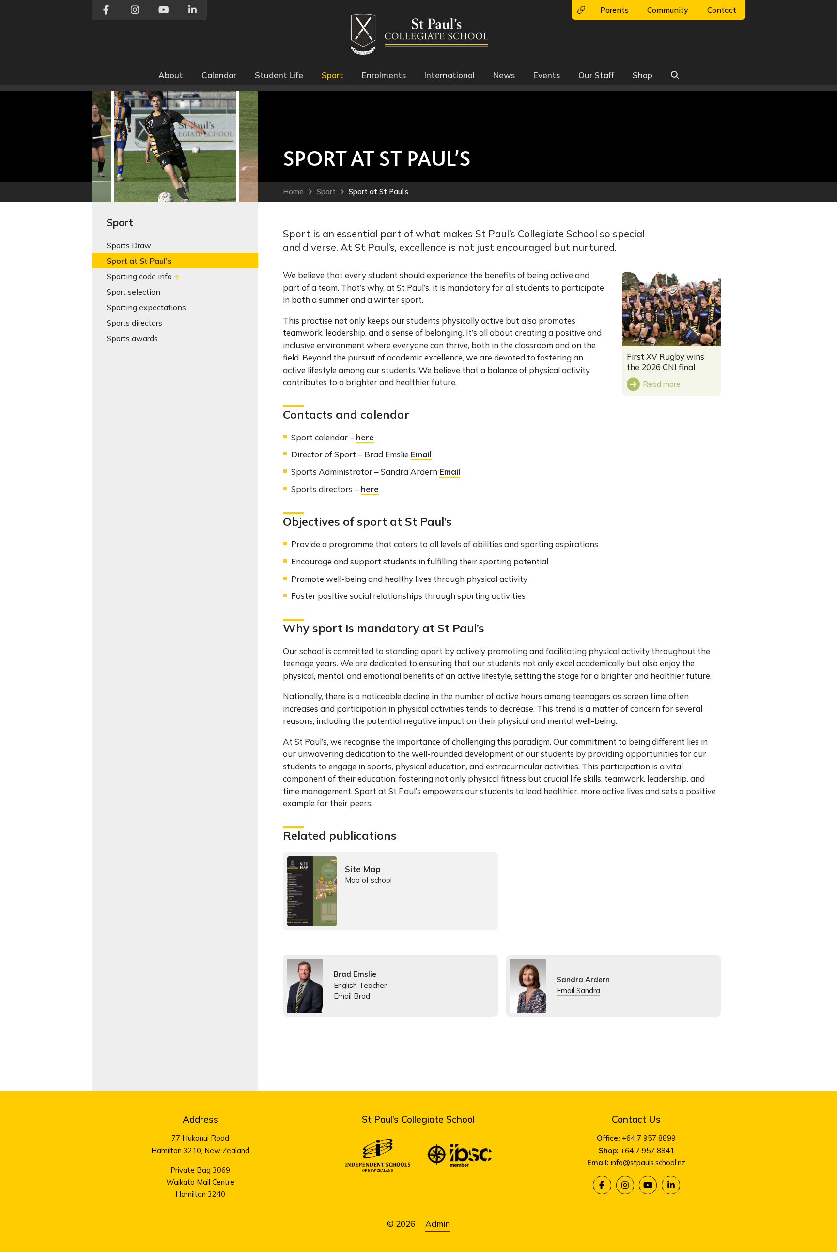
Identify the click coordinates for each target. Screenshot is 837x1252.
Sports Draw (129, 245)
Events (546, 75)
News (504, 75)
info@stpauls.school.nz (648, 1162)
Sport (332, 75)
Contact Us (636, 1119)
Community (667, 10)
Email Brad (352, 996)
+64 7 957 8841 (647, 1150)
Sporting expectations (146, 307)
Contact (721, 10)
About (170, 75)
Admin (437, 1224)
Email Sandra (578, 990)
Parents (614, 10)
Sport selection (133, 291)
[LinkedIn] (671, 1185)
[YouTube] (648, 1185)
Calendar (219, 75)
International (449, 75)
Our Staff (596, 75)
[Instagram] (625, 1185)
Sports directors (134, 322)
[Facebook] (602, 1185)
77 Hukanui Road (200, 1137)
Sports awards (132, 338)
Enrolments (384, 75)
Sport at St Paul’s (378, 191)
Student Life (279, 75)
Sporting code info (139, 276)
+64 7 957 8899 (649, 1137)
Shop (642, 75)
